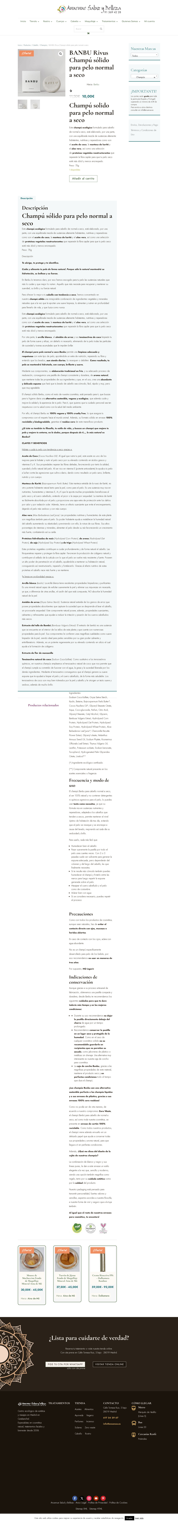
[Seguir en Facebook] (74, 1498)
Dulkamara (104, 1295)
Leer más (139, 1518)
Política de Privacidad (97, 1502)
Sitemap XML (81, 1508)
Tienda (33, 21)
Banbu (96, 84)
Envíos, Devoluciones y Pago (144, 125)
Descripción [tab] (27, 198)
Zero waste (90, 1427)
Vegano (90, 1415)
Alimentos (89, 1409)
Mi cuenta (149, 21)
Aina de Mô (33, 1298)
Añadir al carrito (83, 179)
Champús (43, 45)
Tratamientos (108, 21)
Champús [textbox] (143, 77)
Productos (27, 45)
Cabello (74, 21)
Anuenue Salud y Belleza (62, 1502)
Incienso (90, 1421)
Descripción (27, 256)
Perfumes (79, 1421)
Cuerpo (60, 21)
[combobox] (144, 55)
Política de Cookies (118, 1502)
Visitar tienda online (109, 1364)
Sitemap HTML (95, 1508)
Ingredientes (75, 693)
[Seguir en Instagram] (89, 1498)
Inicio (23, 21)
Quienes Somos (130, 21)
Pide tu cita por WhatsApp (65, 1364)
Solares (78, 1427)
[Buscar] (101, 29)
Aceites (78, 1409)
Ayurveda (79, 1415)
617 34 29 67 (110, 1417)
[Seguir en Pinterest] (103, 1498)
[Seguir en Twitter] (81, 1498)
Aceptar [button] (129, 1518)
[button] (60, 53)
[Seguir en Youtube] (96, 1498)
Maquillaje (90, 21)
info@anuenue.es (112, 1423)
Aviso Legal (81, 1502)
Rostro (46, 21)
